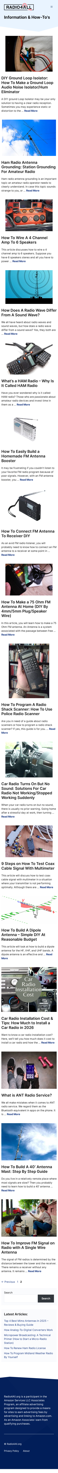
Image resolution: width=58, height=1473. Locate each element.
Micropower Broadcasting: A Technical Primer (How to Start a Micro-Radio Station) (27, 1339)
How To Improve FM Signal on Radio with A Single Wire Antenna (28, 1248)
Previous (8, 1281)
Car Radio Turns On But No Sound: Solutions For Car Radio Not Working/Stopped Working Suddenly (26, 791)
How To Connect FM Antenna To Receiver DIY (27, 533)
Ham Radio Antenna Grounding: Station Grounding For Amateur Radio (28, 167)
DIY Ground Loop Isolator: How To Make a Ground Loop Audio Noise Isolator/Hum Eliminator (27, 85)
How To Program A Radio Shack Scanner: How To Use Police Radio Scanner (26, 709)
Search (8, 1292)
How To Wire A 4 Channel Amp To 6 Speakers (24, 240)
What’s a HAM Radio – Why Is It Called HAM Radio (27, 383)
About (26, 1451)
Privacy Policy (11, 1451)
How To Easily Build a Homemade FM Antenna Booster (23, 456)
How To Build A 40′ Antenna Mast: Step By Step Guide (26, 1169)
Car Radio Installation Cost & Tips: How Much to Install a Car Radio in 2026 (27, 1023)
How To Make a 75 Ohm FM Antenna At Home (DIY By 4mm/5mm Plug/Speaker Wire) (25, 609)
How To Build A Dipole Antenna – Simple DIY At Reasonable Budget (23, 935)
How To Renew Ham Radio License (25, 1348)
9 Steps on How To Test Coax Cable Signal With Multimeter (28, 866)
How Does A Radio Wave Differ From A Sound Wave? (29, 312)
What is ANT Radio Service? (26, 1095)
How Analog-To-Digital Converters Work (28, 1330)
